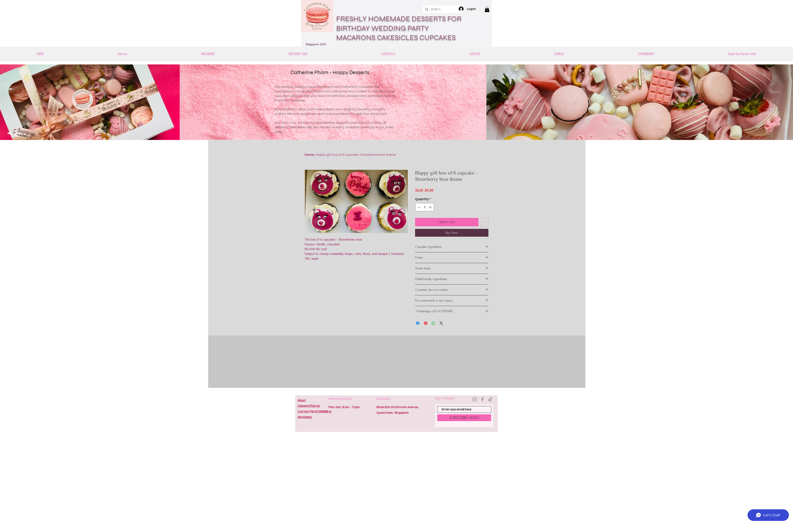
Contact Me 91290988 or (315, 411)
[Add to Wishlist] (484, 222)
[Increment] (430, 207)
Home (309, 154)
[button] (487, 9)
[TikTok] (490, 399)
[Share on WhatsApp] (433, 323)
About (302, 400)
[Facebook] (482, 399)
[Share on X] (441, 323)
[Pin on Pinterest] (425, 323)
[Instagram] (474, 399)
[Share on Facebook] (417, 323)
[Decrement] (418, 207)
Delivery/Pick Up (309, 405)
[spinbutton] (424, 207)
